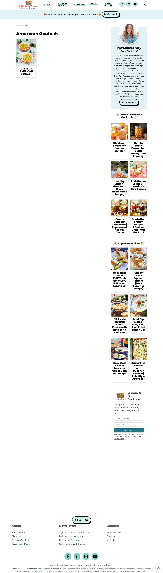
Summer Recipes (62, 5)
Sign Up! (63, 532)
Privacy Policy (18, 532)
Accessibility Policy (21, 544)
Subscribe (80, 5)
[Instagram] (86, 556)
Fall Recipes (109, 14)
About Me (94, 5)
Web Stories (79, 544)
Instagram (77, 536)
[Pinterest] (77, 556)
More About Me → (129, 102)
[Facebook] (67, 556)
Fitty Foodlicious (35, 569)
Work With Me (108, 5)
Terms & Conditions (21, 540)
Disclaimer (17, 536)
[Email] (95, 556)
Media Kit (111, 540)
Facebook (75, 540)
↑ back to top (82, 519)
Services (111, 536)
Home (18, 25)
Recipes (47, 5)
